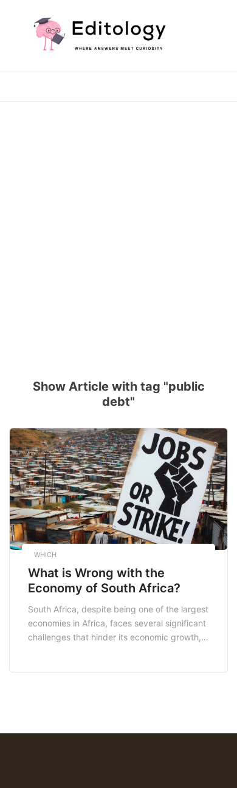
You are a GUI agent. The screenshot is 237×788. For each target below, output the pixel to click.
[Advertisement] (118, 232)
